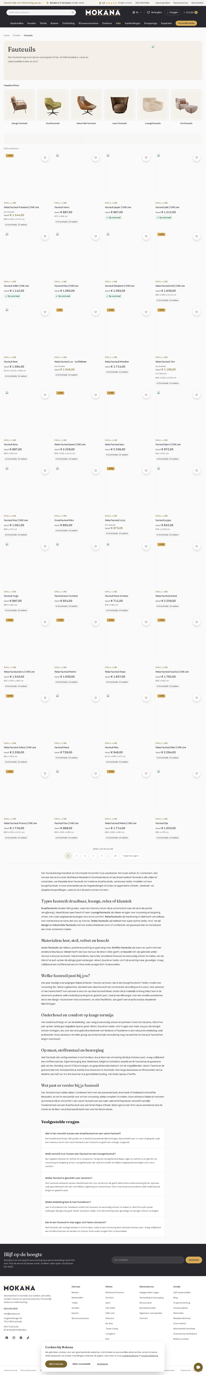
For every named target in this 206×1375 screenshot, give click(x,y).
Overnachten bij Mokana (185, 1333)
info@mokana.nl (12, 1313)
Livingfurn (110, 1333)
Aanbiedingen (132, 23)
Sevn (108, 1302)
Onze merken (179, 1323)
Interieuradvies (180, 1308)
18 (115, 855)
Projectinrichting (181, 1302)
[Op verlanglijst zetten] (45, 157)
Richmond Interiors (115, 1292)
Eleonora (110, 1318)
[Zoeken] (74, 12)
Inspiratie (166, 23)
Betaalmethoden (148, 1308)
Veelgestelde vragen (149, 1292)
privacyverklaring (149, 1355)
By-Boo (109, 1323)
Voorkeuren (102, 1364)
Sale (118, 23)
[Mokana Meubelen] (103, 12)
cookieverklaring (130, 1355)
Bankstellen (16, 23)
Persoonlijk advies (186, 23)
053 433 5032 (11, 1308)
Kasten (54, 23)
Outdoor (107, 23)
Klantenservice (180, 2)
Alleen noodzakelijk (81, 1364)
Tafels (43, 23)
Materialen (178, 1313)
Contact (144, 1318)
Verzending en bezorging (152, 1297)
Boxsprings (150, 23)
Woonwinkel (197, 2)
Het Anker (110, 1308)
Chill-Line (110, 1313)
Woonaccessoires (88, 23)
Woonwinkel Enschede (184, 1328)
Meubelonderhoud (181, 1318)
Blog (175, 1297)
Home (6, 35)
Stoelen (31, 23)
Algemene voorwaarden (151, 1313)
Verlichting (68, 23)
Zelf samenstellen (182, 1292)
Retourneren (146, 1302)
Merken (75, 1292)
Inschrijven (194, 1260)
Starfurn (110, 1297)
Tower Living (112, 1328)
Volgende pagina (131, 855)
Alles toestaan (56, 1364)
